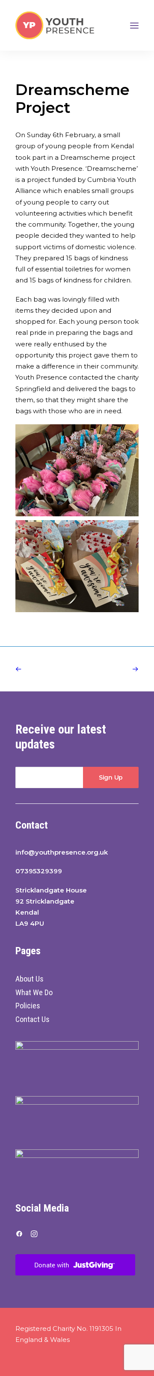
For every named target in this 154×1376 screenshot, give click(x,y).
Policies (27, 1005)
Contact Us (32, 1019)
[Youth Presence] (55, 25)
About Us (29, 978)
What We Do (34, 992)
